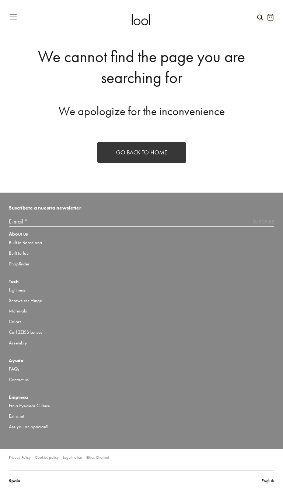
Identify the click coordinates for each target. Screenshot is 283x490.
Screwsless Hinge (25, 300)
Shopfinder (19, 264)
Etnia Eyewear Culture (29, 406)
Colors (15, 321)
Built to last (19, 253)
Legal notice (72, 457)
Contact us (19, 379)
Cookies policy (47, 457)
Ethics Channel (97, 457)
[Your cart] (270, 17)
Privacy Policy (20, 457)
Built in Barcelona (25, 242)
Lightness (17, 290)
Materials (18, 311)
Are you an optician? (28, 426)
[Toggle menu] (67, 16)
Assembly (18, 343)
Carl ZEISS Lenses (25, 332)
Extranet (16, 416)
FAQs (14, 369)
